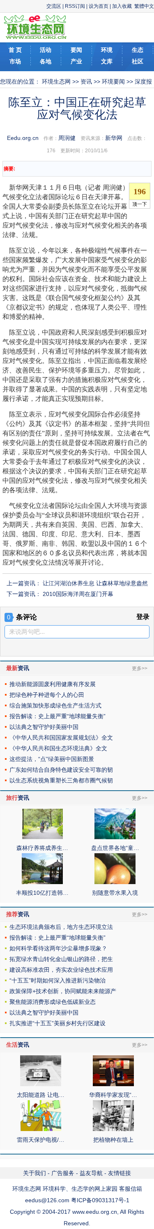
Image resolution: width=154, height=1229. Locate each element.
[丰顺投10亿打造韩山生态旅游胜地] (42, 882)
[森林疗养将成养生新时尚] (42, 837)
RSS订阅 (75, 6)
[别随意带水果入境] (115, 882)
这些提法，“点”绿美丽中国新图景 (51, 759)
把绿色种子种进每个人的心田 (46, 694)
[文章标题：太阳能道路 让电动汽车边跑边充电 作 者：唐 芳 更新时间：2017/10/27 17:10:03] (40, 1084)
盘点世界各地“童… (115, 848)
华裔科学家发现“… (113, 1095)
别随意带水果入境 (115, 892)
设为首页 (98, 6)
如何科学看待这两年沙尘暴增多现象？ (58, 948)
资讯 (86, 81)
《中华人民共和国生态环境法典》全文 (58, 748)
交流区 (53, 6)
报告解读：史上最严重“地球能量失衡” (57, 716)
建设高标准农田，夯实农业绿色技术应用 (61, 969)
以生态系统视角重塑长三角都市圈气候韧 (61, 780)
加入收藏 (122, 6)
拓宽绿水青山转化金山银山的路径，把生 (61, 959)
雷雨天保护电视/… (40, 1139)
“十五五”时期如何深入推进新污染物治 (57, 980)
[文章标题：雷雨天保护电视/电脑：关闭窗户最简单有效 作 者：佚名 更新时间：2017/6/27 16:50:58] (40, 1129)
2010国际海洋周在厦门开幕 (78, 594)
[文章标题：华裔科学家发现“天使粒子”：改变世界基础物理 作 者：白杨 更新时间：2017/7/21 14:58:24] (113, 1084)
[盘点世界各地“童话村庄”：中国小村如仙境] (115, 837)
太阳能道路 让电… (40, 1095)
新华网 (113, 138)
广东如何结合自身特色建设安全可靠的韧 (61, 769)
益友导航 (91, 1173)
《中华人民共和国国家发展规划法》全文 (61, 737)
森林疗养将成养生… (42, 848)
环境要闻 (113, 81)
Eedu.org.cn (23, 138)
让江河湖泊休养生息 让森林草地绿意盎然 (95, 583)
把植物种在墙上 (113, 1139)
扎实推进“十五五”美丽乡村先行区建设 (57, 1023)
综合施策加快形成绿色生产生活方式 (55, 705)
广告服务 (62, 1173)
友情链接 (119, 1173)
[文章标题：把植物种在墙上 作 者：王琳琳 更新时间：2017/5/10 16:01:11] (113, 1129)
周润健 (67, 138)
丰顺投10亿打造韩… (42, 892)
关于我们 (34, 1173)
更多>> (139, 668)
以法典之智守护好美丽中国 (43, 727)
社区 (137, 61)
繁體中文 (144, 6)
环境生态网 (56, 81)
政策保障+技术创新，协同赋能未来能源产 (62, 991)
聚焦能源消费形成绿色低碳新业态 (52, 1002)
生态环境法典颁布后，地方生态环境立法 (61, 927)
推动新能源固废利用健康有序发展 (52, 684)
